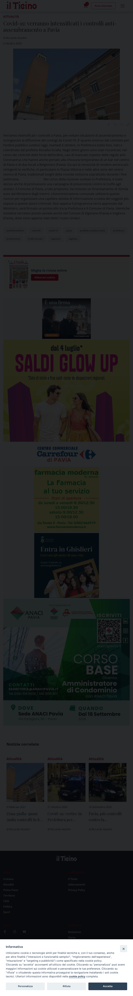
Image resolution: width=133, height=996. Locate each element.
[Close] (123, 948)
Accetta (107, 986)
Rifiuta (66, 986)
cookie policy (77, 976)
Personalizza (25, 986)
